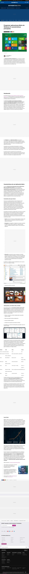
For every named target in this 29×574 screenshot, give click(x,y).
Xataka (2, 553)
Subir (25, 550)
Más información (5, 573)
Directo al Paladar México (19, 568)
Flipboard (12, 31)
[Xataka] (0, 0)
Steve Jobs (10, 20)
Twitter (26, 8)
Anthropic (7, 20)
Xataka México (3, 567)
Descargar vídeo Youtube (22, 520)
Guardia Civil (19, 20)
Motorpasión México (24, 568)
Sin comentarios (7, 31)
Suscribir (14, 525)
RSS (11, 531)
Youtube (7, 531)
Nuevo (26, 2)
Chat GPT (8, 520)
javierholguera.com (10, 476)
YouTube (16, 20)
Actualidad (12, 537)
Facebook (27, 8)
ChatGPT (3, 20)
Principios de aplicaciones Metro (15, 462)
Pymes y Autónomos (8, 562)
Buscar (26, 547)
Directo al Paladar (19, 553)
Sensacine (13, 553)
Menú (3, 2)
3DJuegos (8, 553)
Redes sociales (3, 540)
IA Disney (12, 520)
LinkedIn (14, 531)
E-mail (13, 31)
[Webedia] (27, 0)
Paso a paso (3, 537)
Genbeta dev (14, 5)
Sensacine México (14, 567)
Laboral (12, 540)
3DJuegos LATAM (9, 567)
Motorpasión (24, 553)
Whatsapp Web (27, 20)
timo (20, 540)
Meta (13, 20)
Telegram (9, 531)
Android (23, 20)
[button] (9, 55)
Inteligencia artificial (22, 537)
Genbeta (14, 2)
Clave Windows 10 (16, 520)
